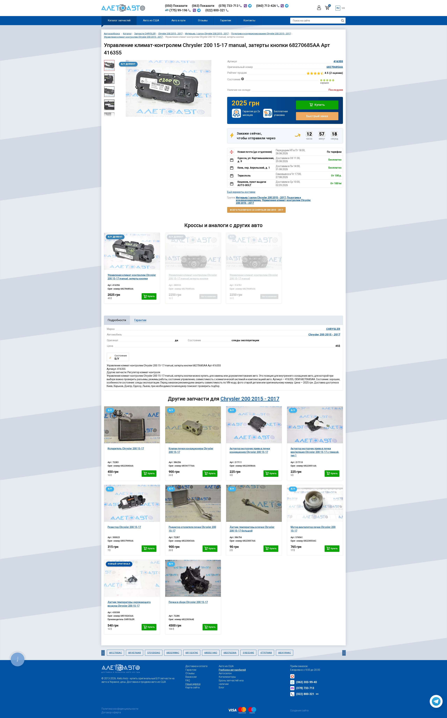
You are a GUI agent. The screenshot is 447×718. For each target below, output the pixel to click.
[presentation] (119, 88)
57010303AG (153, 652)
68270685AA (335, 67)
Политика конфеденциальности (119, 708)
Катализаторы (227, 676)
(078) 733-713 (229, 6)
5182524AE (248, 652)
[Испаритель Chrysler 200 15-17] (132, 424)
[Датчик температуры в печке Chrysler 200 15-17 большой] (254, 503)
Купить (319, 104)
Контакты (249, 20)
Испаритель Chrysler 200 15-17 (126, 448)
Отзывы (203, 20)
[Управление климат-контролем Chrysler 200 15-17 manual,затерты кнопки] (193, 251)
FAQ (187, 680)
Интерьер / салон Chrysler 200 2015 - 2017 (261, 197)
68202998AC (172, 652)
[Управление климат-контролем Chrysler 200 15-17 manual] (254, 251)
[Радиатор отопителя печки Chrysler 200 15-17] (193, 503)
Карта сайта (192, 687)
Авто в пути (178, 20)
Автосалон (225, 673)
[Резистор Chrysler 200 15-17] (132, 503)
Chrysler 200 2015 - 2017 (324, 334)
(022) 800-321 (215, 10)
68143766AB (134, 652)
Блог (221, 687)
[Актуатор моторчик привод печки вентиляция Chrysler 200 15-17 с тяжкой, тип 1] (315, 424)
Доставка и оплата (196, 666)
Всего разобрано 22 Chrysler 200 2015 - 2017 (256, 210)
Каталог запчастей (119, 20)
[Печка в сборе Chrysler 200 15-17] (193, 578)
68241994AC (284, 652)
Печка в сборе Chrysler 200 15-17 (188, 602)
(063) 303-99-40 (306, 682)
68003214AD (210, 652)
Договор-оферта (111, 712)
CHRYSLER (333, 329)
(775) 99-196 (178, 10)
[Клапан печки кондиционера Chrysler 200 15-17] (193, 424)
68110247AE (191, 652)
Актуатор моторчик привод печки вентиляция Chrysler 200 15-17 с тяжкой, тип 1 (315, 452)
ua (343, 8)
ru (337, 8)
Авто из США (151, 20)
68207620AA (230, 652)
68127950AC (115, 652)
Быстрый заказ (317, 116)
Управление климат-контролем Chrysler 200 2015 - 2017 (273, 201)
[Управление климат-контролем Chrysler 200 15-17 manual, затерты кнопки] (132, 251)
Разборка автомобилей (232, 669)
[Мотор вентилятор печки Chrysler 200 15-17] (315, 503)
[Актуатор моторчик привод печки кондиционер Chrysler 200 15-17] (254, 424)
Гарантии (225, 20)
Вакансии (191, 676)
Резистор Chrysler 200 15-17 (124, 527)
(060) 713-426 (266, 6)
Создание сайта (299, 710)
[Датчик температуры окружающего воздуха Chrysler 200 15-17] (132, 578)
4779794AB (266, 652)
